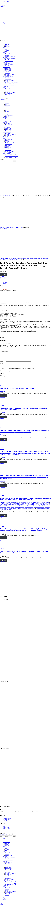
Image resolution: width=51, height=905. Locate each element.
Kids (6, 51)
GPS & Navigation (9, 61)
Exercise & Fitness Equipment (11, 83)
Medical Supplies (9, 64)
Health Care (5, 122)
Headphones (8, 79)
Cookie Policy (6, 820)
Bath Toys (7, 73)
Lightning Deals (6, 136)
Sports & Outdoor (6, 153)
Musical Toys (8, 75)
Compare (5, 900)
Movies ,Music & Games (10, 92)
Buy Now (4, 274)
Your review (3, 361)
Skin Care (7, 46)
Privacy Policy (6, 827)
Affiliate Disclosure (7, 818)
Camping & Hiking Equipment (11, 82)
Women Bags (8, 147)
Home (1, 195)
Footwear (7, 89)
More (4, 138)
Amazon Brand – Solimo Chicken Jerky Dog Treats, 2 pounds (17, 388)
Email (1, 366)
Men (6, 49)
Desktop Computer (9, 53)
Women (7, 50)
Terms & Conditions (7, 828)
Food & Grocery (8, 88)
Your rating (3, 351)
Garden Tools (8, 70)
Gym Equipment (8, 63)
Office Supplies (8, 93)
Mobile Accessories (9, 80)
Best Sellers (5, 106)
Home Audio (8, 59)
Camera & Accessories (10, 58)
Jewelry (7, 91)
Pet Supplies (7, 94)
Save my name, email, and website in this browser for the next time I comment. (18, 368)
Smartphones (8, 77)
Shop (4, 826)
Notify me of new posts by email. (9, 370)
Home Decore (8, 68)
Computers (5, 112)
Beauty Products (6, 101)
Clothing (4, 107)
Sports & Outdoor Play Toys (11, 85)
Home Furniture (8, 69)
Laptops (7, 55)
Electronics (5, 117)
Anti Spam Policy (6, 819)
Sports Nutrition (8, 65)
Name (1, 363)
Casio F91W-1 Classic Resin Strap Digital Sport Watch (11, 227)
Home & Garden (6, 127)
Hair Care (7, 44)
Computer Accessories (10, 56)
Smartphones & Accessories (8, 148)
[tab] (27, 282)
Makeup (7, 45)
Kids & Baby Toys (7, 132)
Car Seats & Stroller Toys (10, 74)
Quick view (2, 397)
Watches (7, 95)
